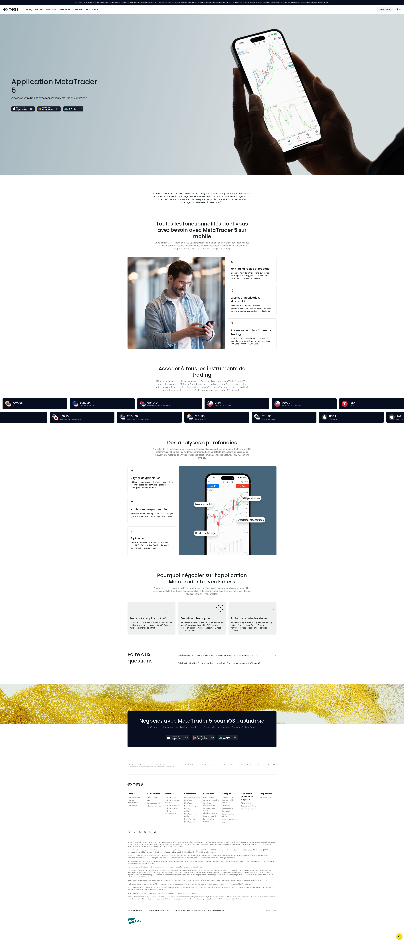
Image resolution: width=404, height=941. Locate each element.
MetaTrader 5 (188, 800)
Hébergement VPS (209, 816)
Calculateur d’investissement (209, 804)
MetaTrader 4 (188, 803)
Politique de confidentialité (181, 910)
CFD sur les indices (171, 808)
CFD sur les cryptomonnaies (170, 812)
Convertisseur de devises (209, 809)
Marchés (39, 9)
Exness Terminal (189, 819)
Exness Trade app (190, 806)
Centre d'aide (226, 811)
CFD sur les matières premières (172, 801)
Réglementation (246, 803)
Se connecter (385, 9)
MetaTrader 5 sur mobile (190, 810)
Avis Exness (226, 805)
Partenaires (91, 9)
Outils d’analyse (208, 797)
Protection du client (153, 803)
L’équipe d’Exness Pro (229, 819)
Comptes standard (134, 797)
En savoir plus (144, 877)
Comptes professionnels (133, 801)
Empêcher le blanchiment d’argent (157, 910)
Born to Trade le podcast (208, 820)
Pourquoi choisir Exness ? (227, 801)
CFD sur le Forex (171, 797)
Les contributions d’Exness (228, 815)
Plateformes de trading (192, 797)
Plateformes (51, 9)
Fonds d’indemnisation (248, 809)
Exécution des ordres (153, 806)
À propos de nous (228, 797)
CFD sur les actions (172, 805)
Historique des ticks (210, 813)
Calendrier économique (211, 800)
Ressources (65, 9)
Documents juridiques (248, 806)
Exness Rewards (265, 797)
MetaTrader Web (190, 822)
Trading (28, 9)
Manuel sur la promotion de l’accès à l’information (209, 910)
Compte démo (132, 805)
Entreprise (77, 9)
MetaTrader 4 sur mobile (190, 815)
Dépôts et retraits (152, 797)
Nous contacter (227, 808)
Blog (223, 822)
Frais (148, 800)
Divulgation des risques (135, 910)
